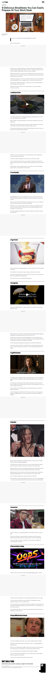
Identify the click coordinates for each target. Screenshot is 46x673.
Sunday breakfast (27, 38)
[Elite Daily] (5, 2)
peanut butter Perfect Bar (15, 473)
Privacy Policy (20, 667)
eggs (16, 69)
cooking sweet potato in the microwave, (30, 116)
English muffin (17, 393)
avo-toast (22, 532)
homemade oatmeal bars (22, 462)
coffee (38, 69)
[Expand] (41, 664)
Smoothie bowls (13, 196)
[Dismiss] (44, 664)
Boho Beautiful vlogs (33, 572)
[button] (27, 104)
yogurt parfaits (23, 268)
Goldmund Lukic (42, 32)
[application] (27, 104)
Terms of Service (16, 667)
